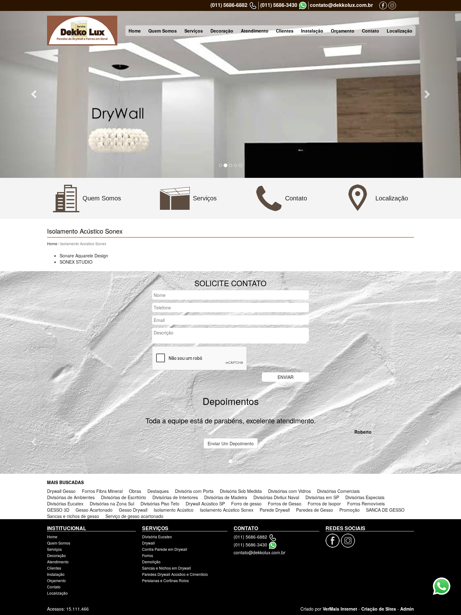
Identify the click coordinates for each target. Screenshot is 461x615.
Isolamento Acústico (173, 510)
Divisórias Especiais (364, 497)
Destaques (158, 491)
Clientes (285, 31)
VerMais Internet (340, 609)
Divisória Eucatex (157, 536)
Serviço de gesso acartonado (134, 516)
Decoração (221, 31)
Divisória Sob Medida (241, 491)
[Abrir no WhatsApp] (303, 5)
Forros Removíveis (366, 503)
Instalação (312, 31)
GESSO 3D (58, 510)
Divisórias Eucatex (65, 503)
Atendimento (254, 31)
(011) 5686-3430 (278, 5)
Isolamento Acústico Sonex (226, 510)
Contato (370, 31)
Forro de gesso (246, 503)
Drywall (148, 542)
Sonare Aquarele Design (84, 255)
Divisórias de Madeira (225, 497)
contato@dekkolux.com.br (341, 5)
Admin (407, 609)
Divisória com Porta (194, 491)
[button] (34, 94)
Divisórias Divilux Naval (276, 497)
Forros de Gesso (284, 503)
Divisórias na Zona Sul (112, 503)
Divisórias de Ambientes (71, 497)
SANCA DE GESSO (385, 510)
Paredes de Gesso (314, 510)
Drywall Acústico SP (205, 503)
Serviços (193, 31)
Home (135, 31)
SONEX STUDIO (76, 262)
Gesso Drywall (133, 510)
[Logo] (82, 30)
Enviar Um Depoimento (231, 443)
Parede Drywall (275, 510)
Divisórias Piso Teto (159, 503)
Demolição (151, 561)
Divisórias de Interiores (175, 497)
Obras (135, 491)
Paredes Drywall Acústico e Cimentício (175, 574)
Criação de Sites (378, 609)
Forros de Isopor (324, 503)
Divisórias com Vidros (289, 491)
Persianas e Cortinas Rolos (165, 580)
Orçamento (342, 31)
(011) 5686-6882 (228, 5)
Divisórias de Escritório (123, 497)
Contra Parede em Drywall (164, 549)
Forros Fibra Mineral (102, 491)
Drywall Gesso (61, 491)
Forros (147, 555)
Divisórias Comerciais (338, 491)
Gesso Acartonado (94, 510)
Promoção (349, 510)
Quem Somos (162, 31)
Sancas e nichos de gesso (73, 516)
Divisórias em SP (322, 497)
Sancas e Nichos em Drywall (166, 568)
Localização (399, 31)
